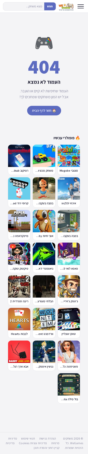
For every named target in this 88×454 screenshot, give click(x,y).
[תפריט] (80, 6)
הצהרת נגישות (47, 438)
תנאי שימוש (28, 438)
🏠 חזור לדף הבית (44, 110)
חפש (50, 6)
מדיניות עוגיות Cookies (33, 443)
